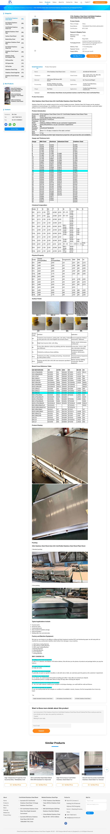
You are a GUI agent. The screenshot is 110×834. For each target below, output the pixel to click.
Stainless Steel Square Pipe (14, 52)
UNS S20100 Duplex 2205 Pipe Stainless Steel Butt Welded (51, 810)
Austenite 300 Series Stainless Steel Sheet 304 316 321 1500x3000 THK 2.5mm (29, 819)
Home (5, 800)
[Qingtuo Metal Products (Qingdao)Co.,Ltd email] (6, 124)
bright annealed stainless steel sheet (42, 698)
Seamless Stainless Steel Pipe (14, 43)
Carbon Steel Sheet (14, 36)
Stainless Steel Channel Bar (14, 76)
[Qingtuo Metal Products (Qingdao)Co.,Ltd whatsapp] (10, 124)
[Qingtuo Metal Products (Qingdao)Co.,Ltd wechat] (14, 124)
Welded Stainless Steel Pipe (14, 32)
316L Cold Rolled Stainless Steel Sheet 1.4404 (17, 95)
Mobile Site (6, 812)
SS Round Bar (14, 60)
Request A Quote (100, 2)
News (5, 808)
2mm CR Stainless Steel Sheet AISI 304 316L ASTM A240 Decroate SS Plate (17, 90)
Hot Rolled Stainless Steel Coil (14, 47)
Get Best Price (77, 56)
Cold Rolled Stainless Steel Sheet (14, 19)
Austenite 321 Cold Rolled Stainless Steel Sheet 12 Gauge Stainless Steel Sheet (29, 803)
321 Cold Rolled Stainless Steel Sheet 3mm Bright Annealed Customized (29, 811)
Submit (41, 731)
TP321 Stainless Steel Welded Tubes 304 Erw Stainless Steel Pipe (51, 803)
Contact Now (14, 129)
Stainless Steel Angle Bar (14, 72)
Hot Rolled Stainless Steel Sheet (14, 23)
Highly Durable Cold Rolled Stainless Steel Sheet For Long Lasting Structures (40, 779)
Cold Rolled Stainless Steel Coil (14, 27)
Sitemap (5, 810)
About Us (6, 805)
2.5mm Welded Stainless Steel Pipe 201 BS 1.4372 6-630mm (51, 815)
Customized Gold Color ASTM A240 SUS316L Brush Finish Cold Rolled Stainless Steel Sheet (66, 779)
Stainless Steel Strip (14, 69)
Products (6, 803)
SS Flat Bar (14, 66)
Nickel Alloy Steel (14, 39)
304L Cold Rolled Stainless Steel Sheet (17, 100)
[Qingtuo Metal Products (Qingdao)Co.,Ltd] (10, 3)
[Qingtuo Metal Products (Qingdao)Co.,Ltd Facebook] (65, 823)
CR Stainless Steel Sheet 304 (64, 698)
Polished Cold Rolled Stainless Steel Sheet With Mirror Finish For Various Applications (93, 779)
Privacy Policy (7, 815)
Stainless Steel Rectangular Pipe (14, 56)
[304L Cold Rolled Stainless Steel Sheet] (7, 102)
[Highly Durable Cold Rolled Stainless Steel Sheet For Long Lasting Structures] (41, 763)
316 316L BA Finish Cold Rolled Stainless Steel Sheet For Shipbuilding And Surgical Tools (15, 779)
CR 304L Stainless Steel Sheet (82, 698)
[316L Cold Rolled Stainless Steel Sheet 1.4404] (7, 96)
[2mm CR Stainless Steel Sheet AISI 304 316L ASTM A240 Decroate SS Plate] (7, 90)
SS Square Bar (14, 63)
